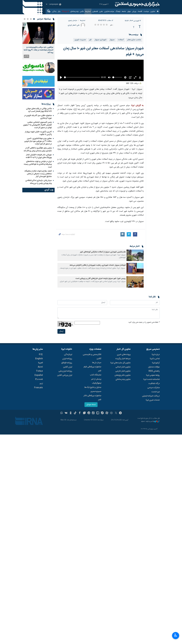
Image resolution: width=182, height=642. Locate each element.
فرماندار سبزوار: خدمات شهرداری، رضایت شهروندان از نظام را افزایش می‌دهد (98, 265)
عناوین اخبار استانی (123, 367)
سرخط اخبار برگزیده (123, 358)
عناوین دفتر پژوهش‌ (122, 375)
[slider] (82, 77)
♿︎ (176, 635)
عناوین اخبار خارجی (123, 371)
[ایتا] (93, 413)
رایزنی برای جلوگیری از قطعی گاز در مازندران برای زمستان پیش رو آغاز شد (38, 149)
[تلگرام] (120, 413)
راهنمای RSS (154, 371)
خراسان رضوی (72, 20)
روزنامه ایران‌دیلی (65, 371)
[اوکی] (71, 413)
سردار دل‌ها (96, 362)
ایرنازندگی (68, 354)
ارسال (61, 331)
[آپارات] (107, 413)
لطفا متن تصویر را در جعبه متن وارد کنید (144, 322)
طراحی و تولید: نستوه (148, 421)
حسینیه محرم (96, 391)
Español (39, 375)
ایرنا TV (64, 11)
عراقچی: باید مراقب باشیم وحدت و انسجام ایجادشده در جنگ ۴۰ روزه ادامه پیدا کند (38, 50)
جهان (129, 11)
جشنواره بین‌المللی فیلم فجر (92, 369)
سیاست (146, 11)
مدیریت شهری (80, 39)
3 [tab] (28, 19)
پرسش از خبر (96, 379)
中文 (41, 354)
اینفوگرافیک (96, 383)
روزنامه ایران (67, 358)
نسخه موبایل (91, 404)
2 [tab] (31, 19)
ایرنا (137, 4)
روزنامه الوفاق (66, 363)
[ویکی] (66, 413)
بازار (59, 11)
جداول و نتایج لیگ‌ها (92, 387)
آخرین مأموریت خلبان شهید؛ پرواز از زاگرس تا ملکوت (38, 133)
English (39, 358)
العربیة (40, 363)
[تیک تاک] (75, 413)
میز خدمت (155, 392)
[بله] (102, 413)
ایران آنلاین (67, 367)
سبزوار (112, 39)
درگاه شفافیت (154, 383)
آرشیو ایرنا (156, 363)
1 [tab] (34, 19)
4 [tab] (24, 19)
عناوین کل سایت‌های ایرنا (120, 363)
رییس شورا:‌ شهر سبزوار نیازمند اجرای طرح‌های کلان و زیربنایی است (101, 278)
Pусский (39, 379)
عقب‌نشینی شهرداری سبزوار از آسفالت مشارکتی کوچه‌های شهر (103, 251)
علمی (101, 11)
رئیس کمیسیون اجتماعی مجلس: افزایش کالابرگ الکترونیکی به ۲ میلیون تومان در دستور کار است (37, 125)
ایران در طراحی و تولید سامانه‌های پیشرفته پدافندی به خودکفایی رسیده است (38, 164)
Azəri (40, 367)
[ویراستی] (84, 413)
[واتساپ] (62, 413)
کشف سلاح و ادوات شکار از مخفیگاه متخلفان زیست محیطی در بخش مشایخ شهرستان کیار (38, 173)
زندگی (54, 11)
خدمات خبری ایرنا (153, 400)
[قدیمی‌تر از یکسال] (135, 255)
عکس (82, 11)
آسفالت (121, 39)
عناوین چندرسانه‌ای (123, 379)
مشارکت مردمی (153, 387)
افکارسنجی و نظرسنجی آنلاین (92, 356)
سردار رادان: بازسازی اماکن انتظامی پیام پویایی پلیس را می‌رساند (38, 182)
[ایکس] (116, 413)
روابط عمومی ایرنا (153, 375)
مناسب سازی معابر (134, 39)
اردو (41, 383)
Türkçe (39, 371)
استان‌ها (88, 11)
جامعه (124, 11)
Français (38, 387)
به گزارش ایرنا (137, 105)
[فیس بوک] (80, 413)
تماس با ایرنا (155, 358)
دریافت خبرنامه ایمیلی (151, 396)
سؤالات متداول (154, 367)
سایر (49, 11)
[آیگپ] (98, 413)
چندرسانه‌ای (74, 11)
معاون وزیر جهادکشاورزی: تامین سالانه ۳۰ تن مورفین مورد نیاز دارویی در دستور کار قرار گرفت (38, 141)
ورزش (134, 11)
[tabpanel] (38, 40)
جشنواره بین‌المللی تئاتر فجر (92, 397)
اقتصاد (140, 11)
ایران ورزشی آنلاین (64, 375)
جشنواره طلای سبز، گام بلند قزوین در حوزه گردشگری (38, 117)
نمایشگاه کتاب (95, 375)
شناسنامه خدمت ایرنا (151, 379)
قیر (90, 39)
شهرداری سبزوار (100, 39)
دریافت (132, 83)
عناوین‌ (152, 11)
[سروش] (89, 413)
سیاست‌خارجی (109, 11)
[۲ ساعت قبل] (38, 33)
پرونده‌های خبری (124, 354)
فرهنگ (118, 11)
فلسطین (95, 11)
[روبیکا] (111, 413)
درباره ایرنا (156, 354)
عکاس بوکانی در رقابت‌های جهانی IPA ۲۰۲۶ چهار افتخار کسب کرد (39, 110)
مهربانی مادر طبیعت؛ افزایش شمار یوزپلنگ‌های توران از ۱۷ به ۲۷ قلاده (39, 156)
